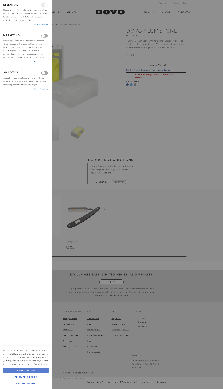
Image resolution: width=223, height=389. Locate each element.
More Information (41, 24)
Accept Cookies (25, 370)
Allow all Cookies (26, 377)
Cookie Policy (40, 364)
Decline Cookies (25, 383)
